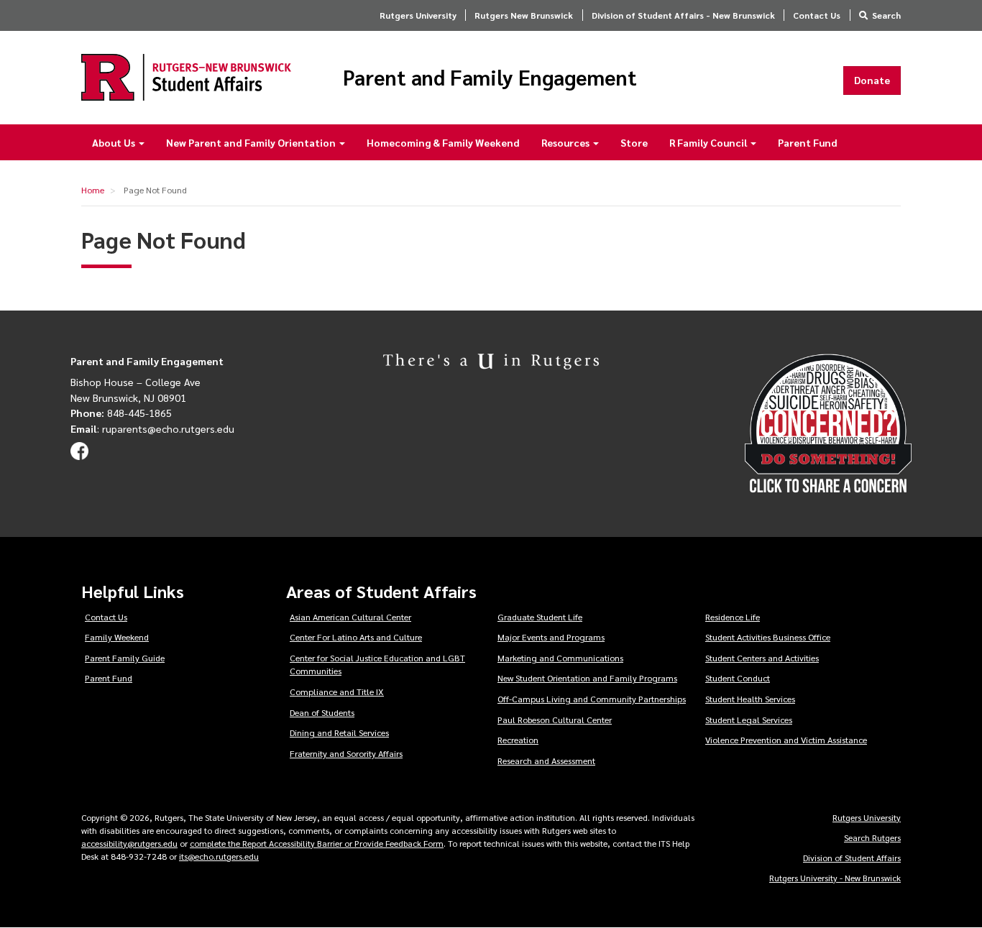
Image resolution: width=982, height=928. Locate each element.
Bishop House (102, 381)
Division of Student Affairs (852, 857)
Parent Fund (808, 142)
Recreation (517, 739)
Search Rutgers (872, 837)
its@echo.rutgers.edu (219, 856)
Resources (566, 142)
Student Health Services (750, 698)
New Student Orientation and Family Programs (587, 678)
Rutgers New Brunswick (523, 15)
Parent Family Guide (125, 657)
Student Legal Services (748, 719)
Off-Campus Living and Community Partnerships (591, 698)
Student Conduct (737, 678)
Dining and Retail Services (339, 732)
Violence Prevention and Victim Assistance (786, 739)
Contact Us (816, 15)
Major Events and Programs (551, 637)
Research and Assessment (546, 760)
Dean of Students (322, 712)
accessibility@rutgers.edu (129, 843)
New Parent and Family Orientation (252, 142)
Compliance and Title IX (337, 691)
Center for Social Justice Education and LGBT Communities (377, 664)
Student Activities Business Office (767, 637)
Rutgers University (418, 15)
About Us (114, 142)
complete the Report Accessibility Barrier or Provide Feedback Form (317, 843)
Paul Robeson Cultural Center (554, 719)
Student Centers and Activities (762, 657)
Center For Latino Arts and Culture (356, 637)
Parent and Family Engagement (490, 77)
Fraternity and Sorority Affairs (346, 753)
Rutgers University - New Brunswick (835, 877)
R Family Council (709, 142)
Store (634, 142)
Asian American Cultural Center (350, 617)
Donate (872, 79)
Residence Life (732, 617)
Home (92, 190)
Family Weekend (117, 637)
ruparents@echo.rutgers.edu (168, 428)
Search (886, 15)
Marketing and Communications (560, 657)
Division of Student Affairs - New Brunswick (683, 15)
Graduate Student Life (539, 617)
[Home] (186, 77)
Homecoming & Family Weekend (443, 142)
